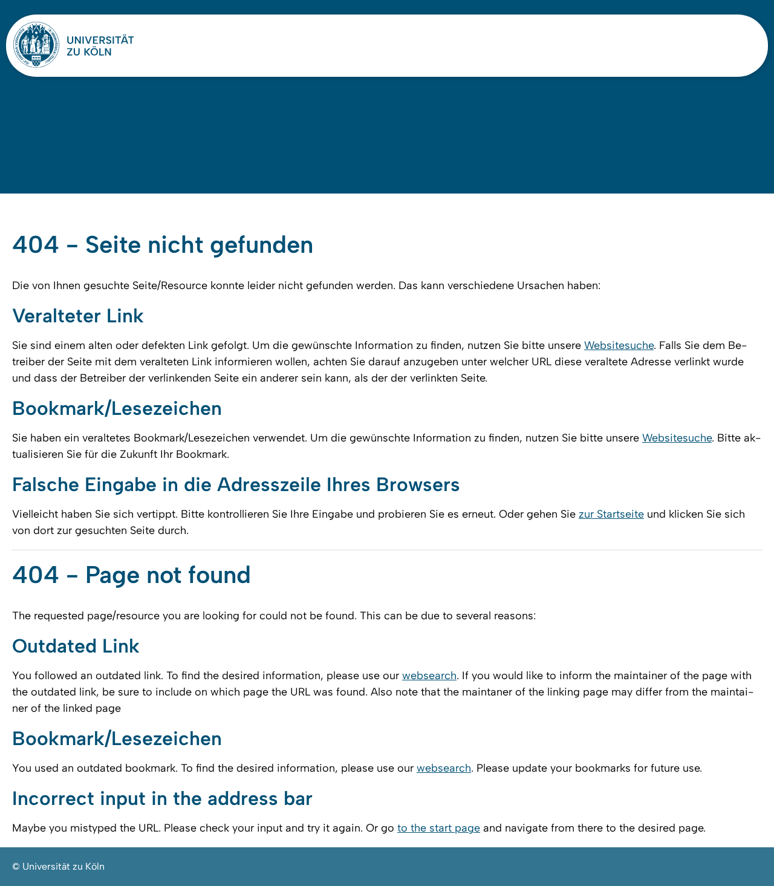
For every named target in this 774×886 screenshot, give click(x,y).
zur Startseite (611, 514)
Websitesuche (619, 345)
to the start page (438, 828)
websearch (429, 675)
